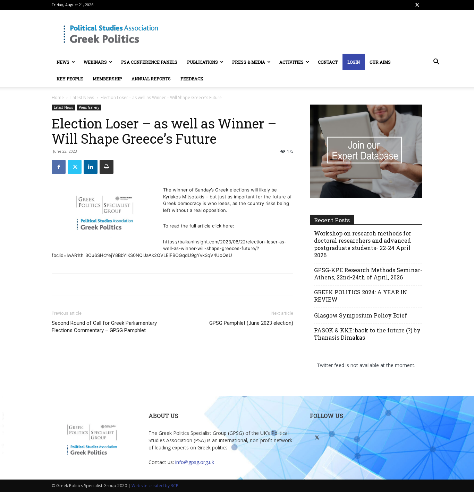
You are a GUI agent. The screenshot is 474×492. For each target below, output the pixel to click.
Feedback (191, 78)
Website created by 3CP (155, 486)
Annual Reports (151, 78)
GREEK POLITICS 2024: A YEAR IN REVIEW (360, 295)
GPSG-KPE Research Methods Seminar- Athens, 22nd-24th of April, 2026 (368, 273)
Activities (291, 62)
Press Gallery (89, 107)
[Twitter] (417, 5)
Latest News (82, 97)
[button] (436, 62)
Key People (70, 78)
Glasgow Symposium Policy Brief (360, 315)
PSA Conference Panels (149, 62)
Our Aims (380, 62)
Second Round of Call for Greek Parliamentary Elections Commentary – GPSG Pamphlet (104, 326)
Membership (107, 78)
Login (353, 62)
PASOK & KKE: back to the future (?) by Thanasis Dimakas (367, 333)
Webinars (95, 62)
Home (58, 97)
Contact (328, 62)
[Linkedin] (91, 167)
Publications (202, 62)
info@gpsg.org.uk (194, 462)
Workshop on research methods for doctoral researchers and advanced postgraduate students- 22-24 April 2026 (362, 244)
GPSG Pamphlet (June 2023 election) (251, 323)
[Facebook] (59, 167)
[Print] (106, 167)
